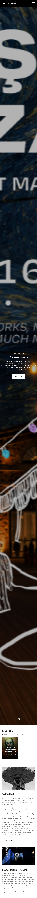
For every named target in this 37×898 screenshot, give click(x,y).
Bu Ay (24, 734)
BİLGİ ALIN (18, 376)
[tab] (4, 734)
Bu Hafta (14, 734)
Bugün (4, 734)
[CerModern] (18, 719)
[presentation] (2, 366)
